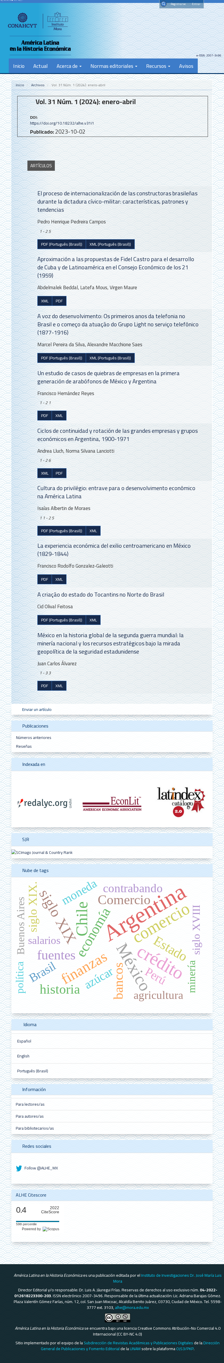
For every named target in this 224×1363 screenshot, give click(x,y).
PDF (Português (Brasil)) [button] (61, 244)
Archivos (38, 85)
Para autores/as (30, 1116)
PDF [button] (59, 301)
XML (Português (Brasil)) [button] (110, 244)
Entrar (196, 4)
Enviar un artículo (36, 709)
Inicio (18, 66)
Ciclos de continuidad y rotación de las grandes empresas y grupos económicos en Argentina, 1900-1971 (117, 434)
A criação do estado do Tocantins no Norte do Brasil (100, 594)
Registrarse (178, 4)
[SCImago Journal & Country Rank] (42, 852)
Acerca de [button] (68, 66)
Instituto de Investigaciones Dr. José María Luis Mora (167, 1278)
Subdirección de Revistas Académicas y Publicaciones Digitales (138, 1343)
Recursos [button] (156, 66)
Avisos (186, 66)
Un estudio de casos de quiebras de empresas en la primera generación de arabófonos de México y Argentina (108, 377)
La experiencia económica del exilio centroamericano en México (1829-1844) (114, 549)
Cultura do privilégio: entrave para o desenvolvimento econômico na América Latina (116, 492)
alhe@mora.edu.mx (132, 1307)
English (23, 1056)
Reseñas (24, 746)
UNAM (135, 1348)
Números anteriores (33, 737)
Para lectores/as (30, 1104)
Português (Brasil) (32, 1071)
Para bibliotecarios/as (35, 1128)
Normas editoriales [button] (112, 66)
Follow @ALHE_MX (41, 1168)
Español (24, 1041)
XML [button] (44, 301)
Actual (40, 66)
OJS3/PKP (185, 1348)
